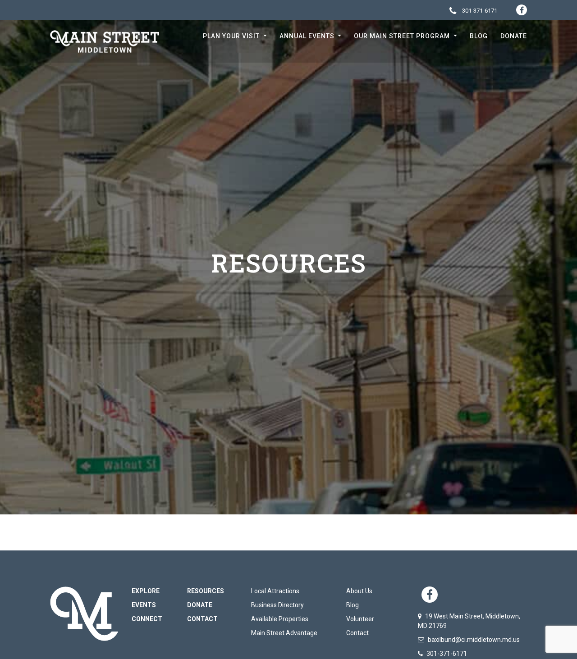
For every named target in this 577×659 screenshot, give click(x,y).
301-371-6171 (479, 10)
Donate (513, 36)
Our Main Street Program (403, 36)
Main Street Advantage (284, 632)
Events (144, 605)
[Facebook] (521, 10)
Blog (479, 36)
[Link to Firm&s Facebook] (429, 594)
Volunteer (360, 619)
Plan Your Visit (232, 36)
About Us (359, 591)
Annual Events (307, 36)
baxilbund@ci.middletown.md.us (473, 639)
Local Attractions (275, 591)
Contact (202, 619)
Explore (146, 591)
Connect (147, 619)
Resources (205, 591)
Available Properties (279, 619)
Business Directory (277, 605)
